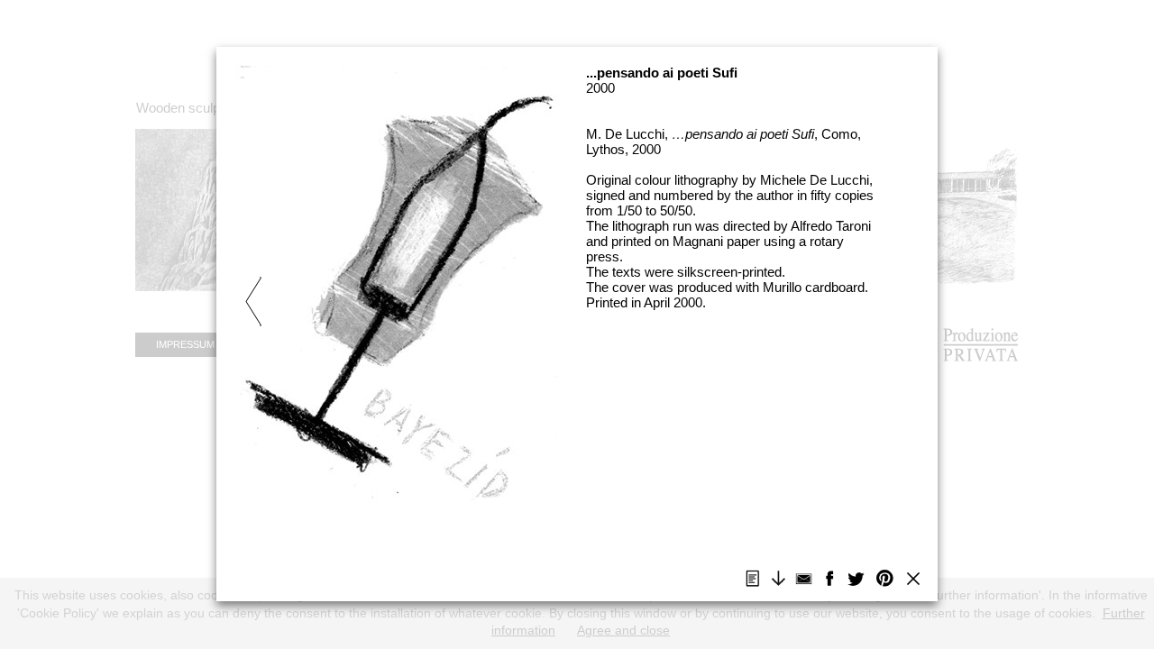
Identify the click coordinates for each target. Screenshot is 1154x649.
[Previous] (371, 293)
